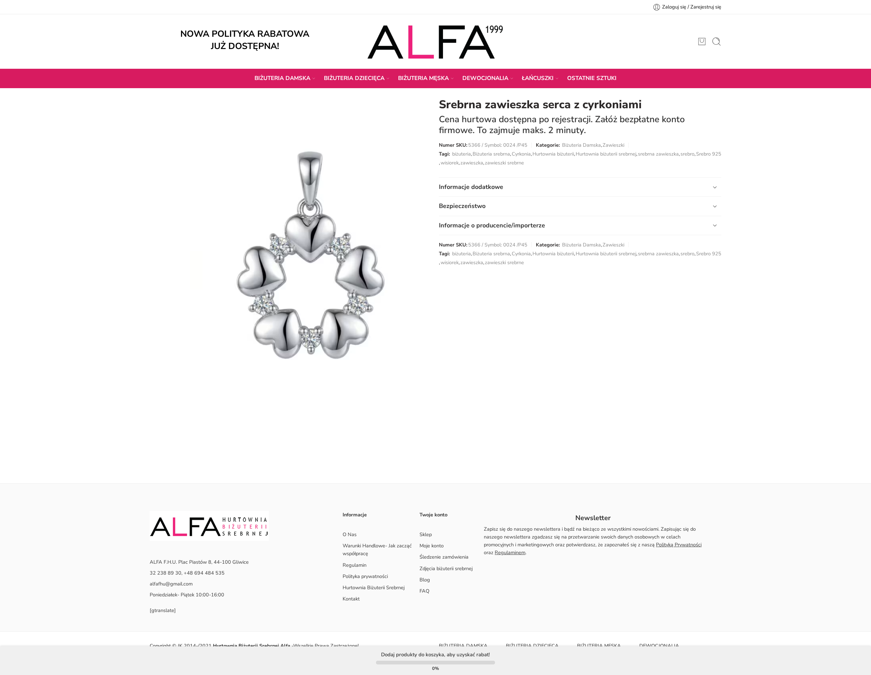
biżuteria (461, 153)
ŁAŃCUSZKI (538, 78)
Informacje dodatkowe (471, 187)
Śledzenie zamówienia (444, 556)
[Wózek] (702, 41)
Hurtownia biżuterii (553, 153)
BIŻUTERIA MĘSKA (423, 78)
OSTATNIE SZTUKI (592, 78)
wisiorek (450, 162)
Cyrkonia (521, 153)
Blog (425, 579)
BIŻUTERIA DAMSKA (282, 78)
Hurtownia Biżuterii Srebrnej (374, 587)
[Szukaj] (716, 41)
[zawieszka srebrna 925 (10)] (309, 276)
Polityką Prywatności (679, 544)
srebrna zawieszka (658, 153)
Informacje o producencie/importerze (492, 225)
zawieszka (471, 162)
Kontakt (351, 598)
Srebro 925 (708, 153)
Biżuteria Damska (581, 145)
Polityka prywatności (365, 576)
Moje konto (432, 545)
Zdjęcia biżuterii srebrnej (446, 568)
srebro (687, 153)
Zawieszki (613, 145)
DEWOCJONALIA (485, 78)
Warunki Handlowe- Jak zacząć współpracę (377, 549)
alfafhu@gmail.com (171, 583)
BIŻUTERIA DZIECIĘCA (354, 78)
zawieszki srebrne (504, 162)
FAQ (424, 591)
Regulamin (354, 565)
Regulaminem (510, 552)
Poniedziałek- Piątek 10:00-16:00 (187, 594)
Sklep (426, 534)
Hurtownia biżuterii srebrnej (606, 153)
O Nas (350, 534)
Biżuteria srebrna (491, 153)
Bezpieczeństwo (462, 206)
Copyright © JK (167, 645)
